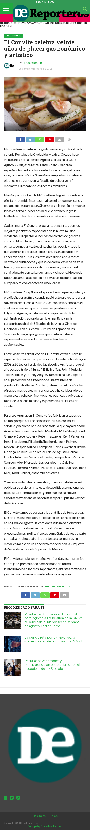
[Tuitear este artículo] (30, 139)
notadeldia (61, 586)
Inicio (54, 815)
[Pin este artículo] (49, 139)
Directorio (39, 815)
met (48, 586)
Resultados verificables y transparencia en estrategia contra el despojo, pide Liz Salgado (52, 665)
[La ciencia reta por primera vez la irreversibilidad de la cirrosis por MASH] (12, 644)
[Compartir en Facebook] (20, 139)
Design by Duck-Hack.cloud (45, 826)
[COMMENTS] (69, 139)
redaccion (31, 63)
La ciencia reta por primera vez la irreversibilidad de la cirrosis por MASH (53, 639)
